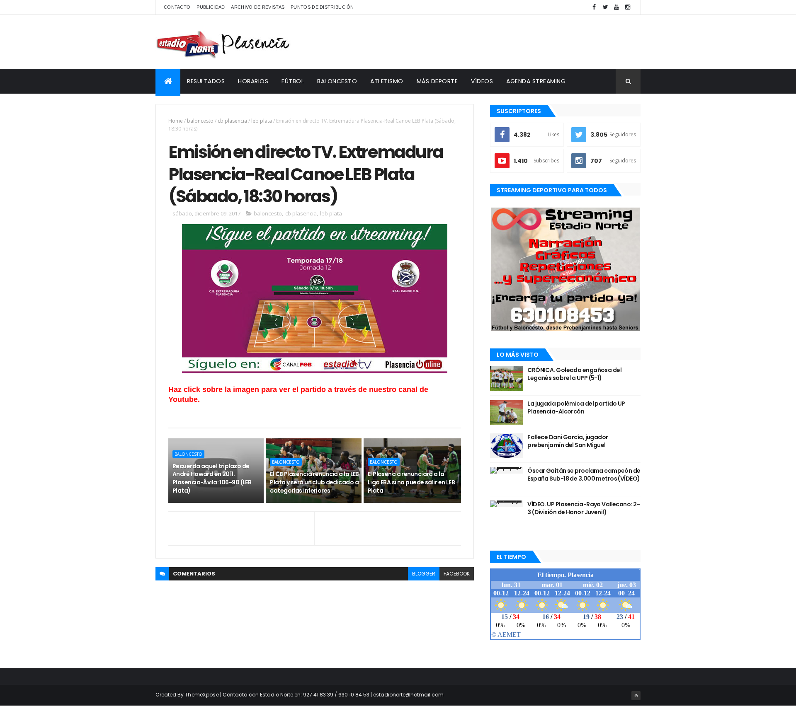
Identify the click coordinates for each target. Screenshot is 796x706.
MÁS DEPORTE (437, 81)
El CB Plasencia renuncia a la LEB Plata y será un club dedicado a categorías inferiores (314, 482)
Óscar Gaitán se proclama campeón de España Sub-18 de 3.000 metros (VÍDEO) (583, 475)
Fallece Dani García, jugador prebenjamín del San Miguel (567, 441)
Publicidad (211, 7)
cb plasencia (232, 120)
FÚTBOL (293, 81)
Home (175, 120)
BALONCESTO (337, 81)
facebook (457, 573)
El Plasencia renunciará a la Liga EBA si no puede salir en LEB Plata (411, 482)
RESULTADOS (206, 81)
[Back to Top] (636, 695)
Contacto (177, 7)
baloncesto (200, 120)
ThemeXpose (202, 694)
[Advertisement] (490, 41)
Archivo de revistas (257, 7)
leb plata (261, 120)
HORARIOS (253, 81)
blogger (423, 573)
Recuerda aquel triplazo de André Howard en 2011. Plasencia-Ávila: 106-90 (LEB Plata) (211, 478)
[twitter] (605, 7)
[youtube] (616, 7)
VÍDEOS (482, 81)
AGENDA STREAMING (535, 81)
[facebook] (594, 7)
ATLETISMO (386, 81)
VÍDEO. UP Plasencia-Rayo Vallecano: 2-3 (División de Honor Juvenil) (583, 508)
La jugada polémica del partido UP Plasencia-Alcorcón (576, 407)
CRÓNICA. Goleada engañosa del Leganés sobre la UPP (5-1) (574, 374)
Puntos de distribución (322, 7)
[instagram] (627, 7)
